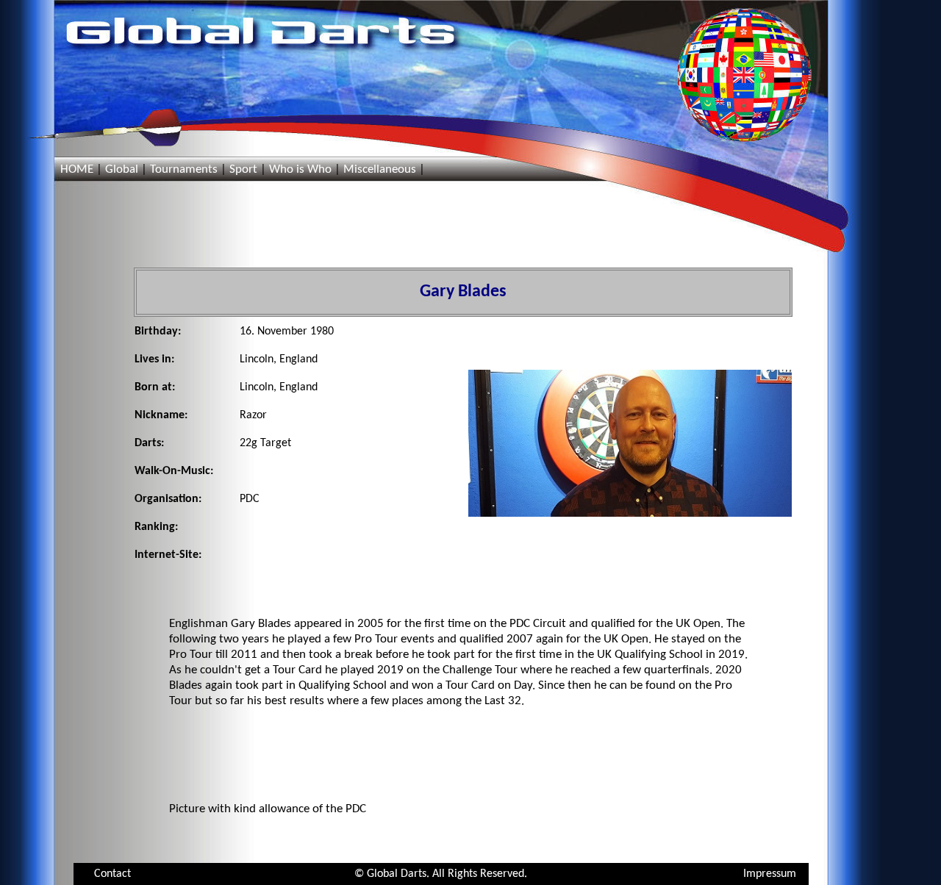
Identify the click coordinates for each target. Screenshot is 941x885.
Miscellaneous (379, 169)
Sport (243, 169)
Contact (112, 874)
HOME (76, 169)
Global (121, 169)
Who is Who (300, 169)
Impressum (769, 874)
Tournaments (184, 169)
